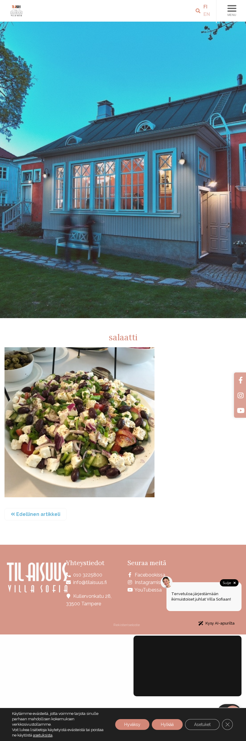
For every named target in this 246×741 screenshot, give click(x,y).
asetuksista (42, 735)
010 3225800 (87, 575)
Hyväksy (132, 724)
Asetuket (202, 724)
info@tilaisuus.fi (90, 582)
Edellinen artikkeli (37, 514)
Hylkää (167, 724)
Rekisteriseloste (126, 625)
